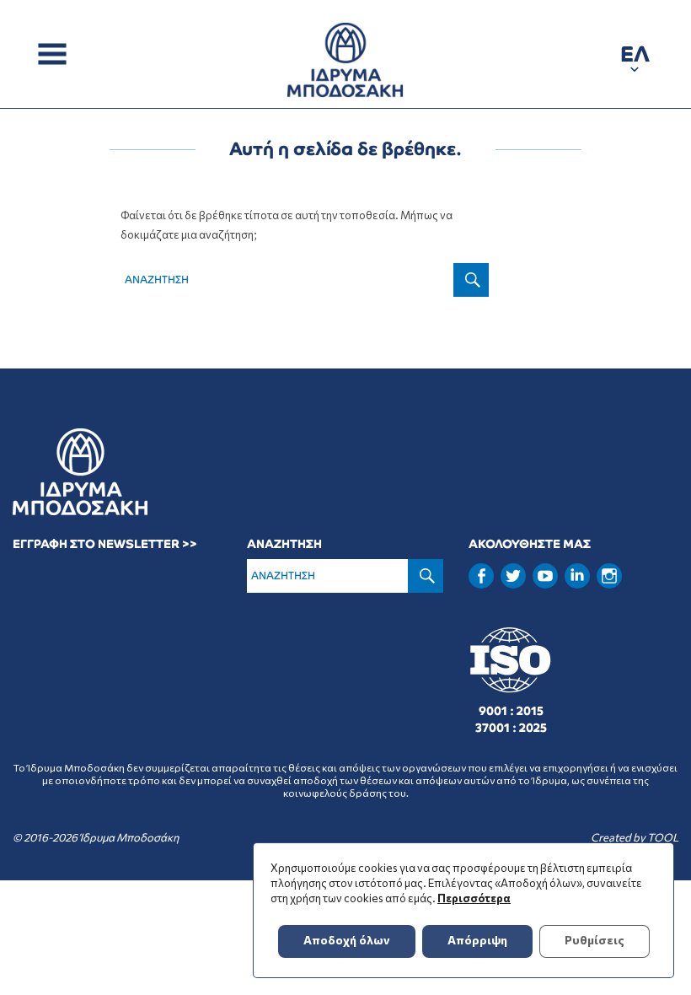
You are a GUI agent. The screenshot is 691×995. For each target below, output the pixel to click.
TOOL (662, 837)
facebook (481, 576)
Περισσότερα (474, 898)
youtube (545, 576)
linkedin (577, 574)
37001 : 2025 (511, 727)
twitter (513, 576)
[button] (635, 57)
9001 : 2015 (511, 711)
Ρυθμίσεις (594, 940)
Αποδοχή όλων (346, 940)
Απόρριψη (477, 940)
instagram (609, 576)
